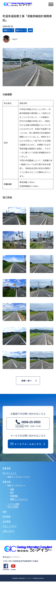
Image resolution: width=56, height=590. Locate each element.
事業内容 (7, 481)
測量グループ (8, 30)
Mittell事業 (12, 506)
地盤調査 (14, 496)
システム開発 (13, 504)
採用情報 (7, 516)
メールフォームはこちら (28, 443)
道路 (30, 30)
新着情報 (7, 468)
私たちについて (10, 473)
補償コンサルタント (19, 499)
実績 (5, 511)
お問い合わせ (9, 531)
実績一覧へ (26, 380)
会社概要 (7, 521)
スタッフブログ (10, 526)
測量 (12, 489)
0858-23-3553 (31, 422)
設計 (12, 492)
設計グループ (21, 30)
